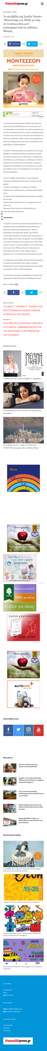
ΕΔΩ (16, 284)
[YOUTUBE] (2, 219)
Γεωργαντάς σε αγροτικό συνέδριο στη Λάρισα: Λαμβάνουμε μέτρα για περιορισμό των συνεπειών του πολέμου (23, 329)
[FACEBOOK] (2, 211)
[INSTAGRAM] (2, 214)
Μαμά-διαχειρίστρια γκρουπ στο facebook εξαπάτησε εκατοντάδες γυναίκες (31, 807)
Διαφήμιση (6, 1028)
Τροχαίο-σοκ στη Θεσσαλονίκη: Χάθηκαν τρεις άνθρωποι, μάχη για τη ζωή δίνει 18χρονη (31, 780)
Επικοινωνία (6, 1030)
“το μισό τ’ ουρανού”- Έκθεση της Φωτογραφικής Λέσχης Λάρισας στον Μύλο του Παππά (23, 310)
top (4, 12)
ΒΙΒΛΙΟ (8, 12)
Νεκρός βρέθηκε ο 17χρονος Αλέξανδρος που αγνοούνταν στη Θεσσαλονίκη (30, 820)
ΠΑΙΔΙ (14, 12)
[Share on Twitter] (31, 292)
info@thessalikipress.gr (15, 1009)
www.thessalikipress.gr (14, 1011)
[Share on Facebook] (13, 292)
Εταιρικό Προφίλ (7, 1025)
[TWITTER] (2, 216)
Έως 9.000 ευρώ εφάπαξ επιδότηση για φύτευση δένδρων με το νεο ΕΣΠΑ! (31, 793)
